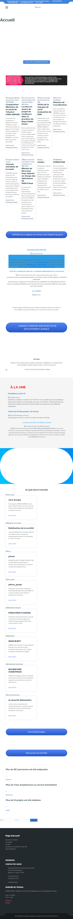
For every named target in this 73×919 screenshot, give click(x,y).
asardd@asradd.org (27, 2)
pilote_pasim (15, 584)
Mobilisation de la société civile (36, 264)
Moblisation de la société (21, 528)
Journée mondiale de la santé (12, 167)
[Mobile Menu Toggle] (6, 7)
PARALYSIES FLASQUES (19, 612)
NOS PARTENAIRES (36, 732)
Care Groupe (14, 499)
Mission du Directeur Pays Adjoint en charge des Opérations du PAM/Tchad (29, 176)
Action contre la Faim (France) (46, 428)
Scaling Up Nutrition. (42, 262)
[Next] (65, 369)
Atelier (41, 162)
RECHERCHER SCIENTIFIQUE (15, 670)
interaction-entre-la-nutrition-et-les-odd (42, 267)
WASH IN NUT (14, 641)
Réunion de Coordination (60, 103)
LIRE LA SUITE (12, 515)
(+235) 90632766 (13, 2)
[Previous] (7, 369)
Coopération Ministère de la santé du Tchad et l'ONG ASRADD (13, 109)
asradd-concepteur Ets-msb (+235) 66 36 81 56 (44, 916)
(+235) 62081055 (57, 1)
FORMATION (59, 162)
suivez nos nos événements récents (11, 146)
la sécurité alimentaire (20, 700)
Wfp (35, 428)
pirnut (11, 556)
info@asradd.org (12, 882)
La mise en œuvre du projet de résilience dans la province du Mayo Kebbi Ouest (27, 115)
